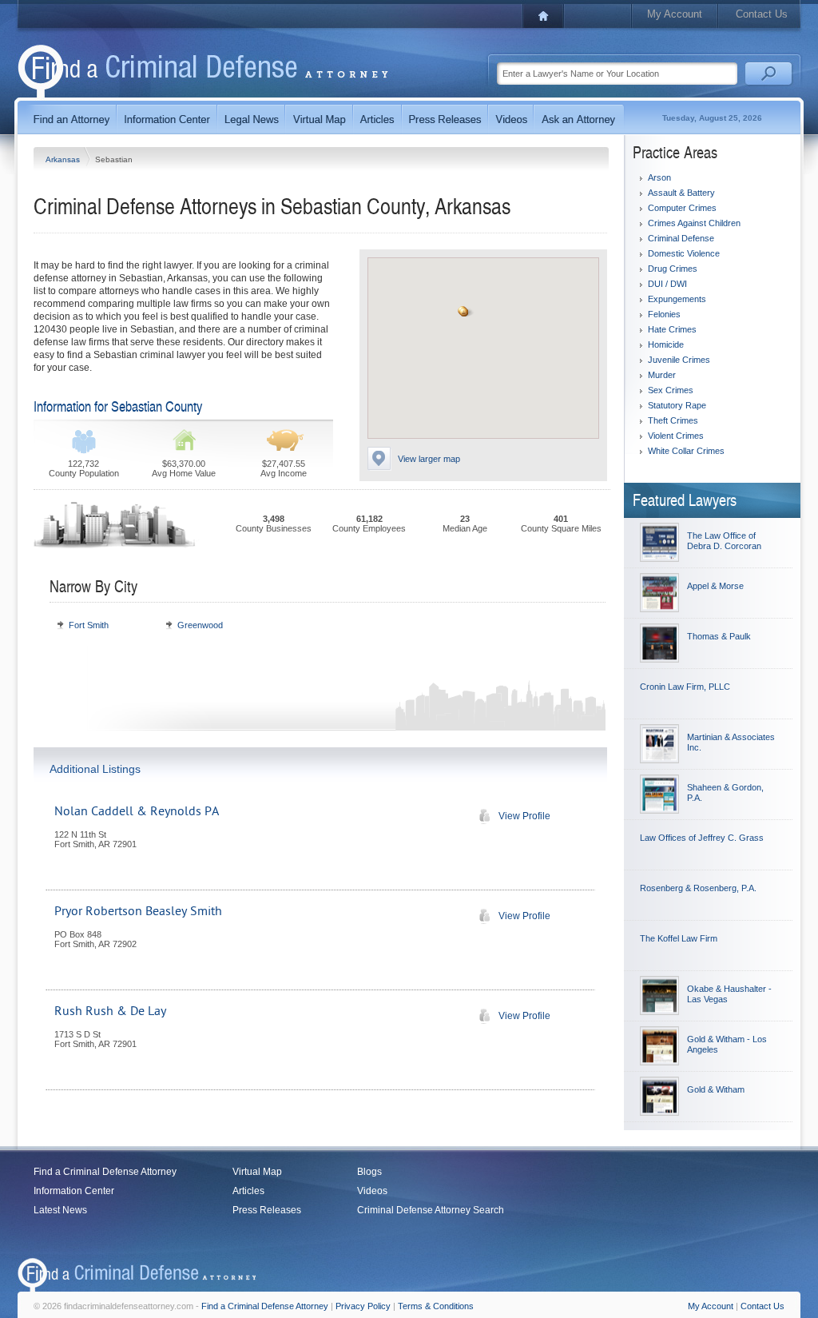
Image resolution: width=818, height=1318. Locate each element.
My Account (674, 14)
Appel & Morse (715, 586)
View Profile (524, 816)
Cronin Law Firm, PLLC (685, 686)
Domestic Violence (684, 253)
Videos (372, 1191)
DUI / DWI (667, 284)
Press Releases (266, 1210)
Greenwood (200, 625)
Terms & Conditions (436, 1306)
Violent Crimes (676, 435)
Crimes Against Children (694, 223)
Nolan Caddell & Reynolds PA (136, 811)
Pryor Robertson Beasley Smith (138, 911)
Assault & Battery (681, 192)
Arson (659, 177)
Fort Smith (89, 625)
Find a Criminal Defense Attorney (105, 1171)
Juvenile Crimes (679, 359)
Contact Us (762, 14)
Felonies (664, 314)
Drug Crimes (672, 268)
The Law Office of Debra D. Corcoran (724, 541)
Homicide (666, 344)
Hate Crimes (672, 329)
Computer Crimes (682, 208)
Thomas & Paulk (719, 636)
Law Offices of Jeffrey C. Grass (702, 837)
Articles (248, 1191)
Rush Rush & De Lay (110, 1011)
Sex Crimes (670, 390)
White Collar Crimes (686, 451)
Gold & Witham (716, 1089)
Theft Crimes (673, 420)
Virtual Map (257, 1171)
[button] (464, 312)
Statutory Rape (677, 405)
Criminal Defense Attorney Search (430, 1210)
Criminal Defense (681, 238)
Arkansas (64, 159)
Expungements (677, 299)
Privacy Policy (363, 1306)
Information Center (74, 1191)
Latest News (60, 1210)
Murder (662, 375)
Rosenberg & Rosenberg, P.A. (698, 888)
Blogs (369, 1171)
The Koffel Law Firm (678, 938)
